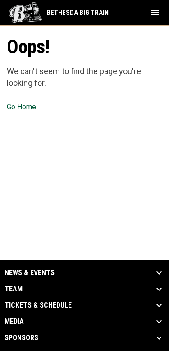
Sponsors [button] (21, 338)
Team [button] (14, 289)
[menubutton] (154, 12)
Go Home (21, 107)
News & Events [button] (30, 272)
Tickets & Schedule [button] (38, 305)
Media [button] (14, 321)
